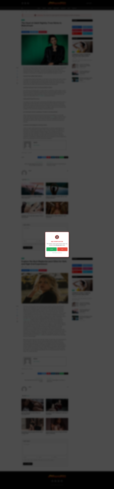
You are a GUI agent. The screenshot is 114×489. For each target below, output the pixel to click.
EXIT (62, 249)
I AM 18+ (51, 249)
